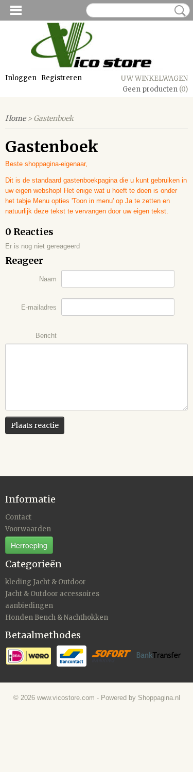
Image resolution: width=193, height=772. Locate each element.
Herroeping (29, 545)
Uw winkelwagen (154, 78)
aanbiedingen (29, 605)
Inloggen (21, 78)
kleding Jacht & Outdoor (45, 582)
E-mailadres (39, 307)
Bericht (46, 335)
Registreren (61, 78)
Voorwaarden (28, 529)
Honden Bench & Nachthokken (56, 617)
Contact (18, 517)
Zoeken (178, 11)
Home (15, 118)
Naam (48, 279)
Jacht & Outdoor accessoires (52, 593)
